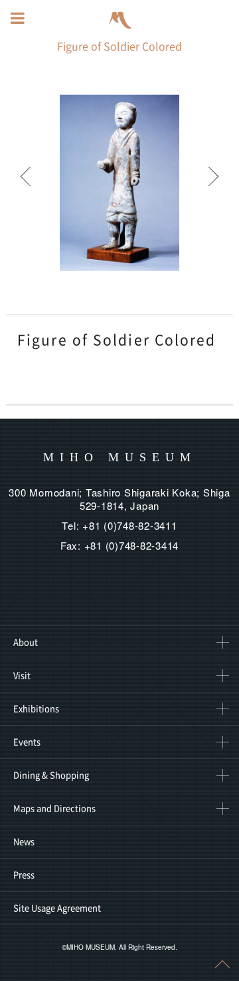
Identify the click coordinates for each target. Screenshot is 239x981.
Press (24, 875)
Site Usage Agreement (57, 908)
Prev (26, 182)
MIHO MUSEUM (120, 457)
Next (212, 182)
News (24, 841)
